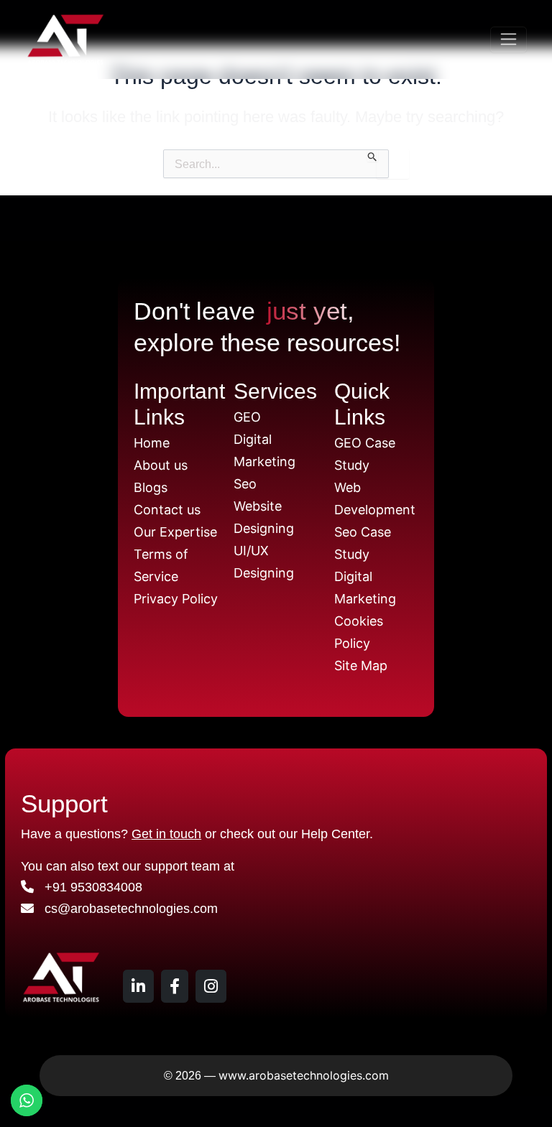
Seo (245, 483)
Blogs (150, 487)
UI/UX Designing (264, 561)
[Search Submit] (372, 155)
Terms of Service (161, 565)
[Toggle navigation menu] (508, 40)
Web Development (374, 498)
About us (161, 465)
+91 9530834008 (88, 887)
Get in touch (166, 834)
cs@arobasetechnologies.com (126, 908)
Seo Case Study (362, 543)
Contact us (167, 509)
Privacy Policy (176, 598)
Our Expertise (175, 531)
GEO (247, 417)
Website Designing (264, 517)
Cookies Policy (358, 632)
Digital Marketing (264, 450)
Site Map (360, 665)
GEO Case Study (364, 454)
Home (152, 442)
